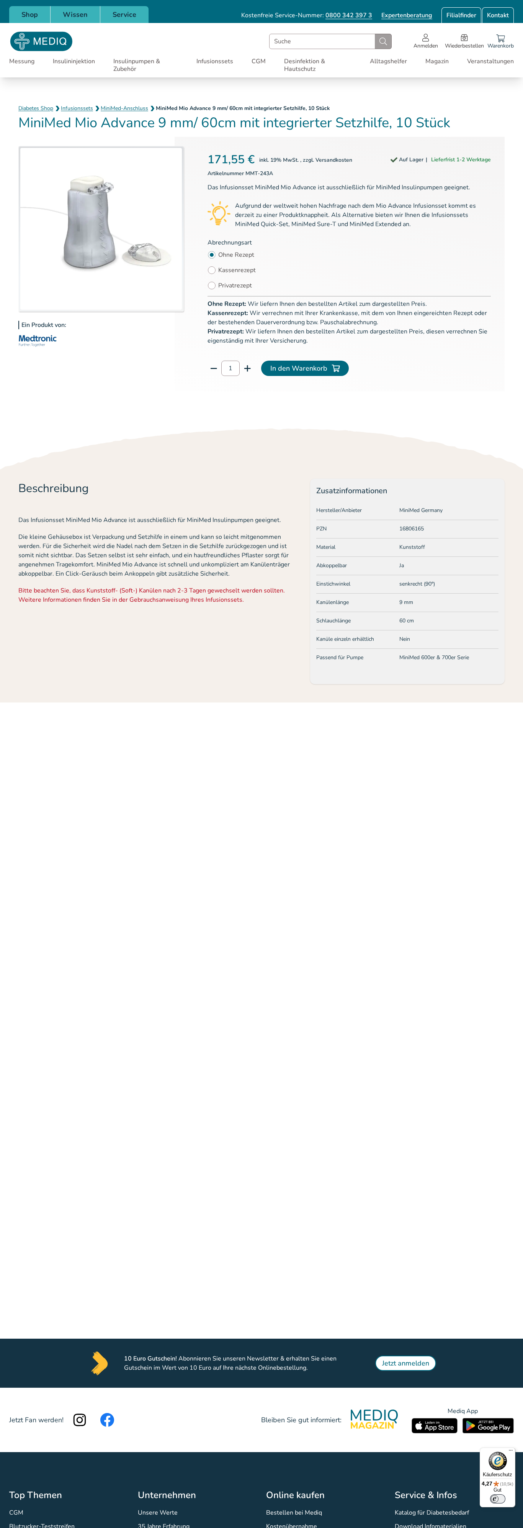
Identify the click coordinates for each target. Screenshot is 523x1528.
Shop (29, 14)
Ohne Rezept (236, 255)
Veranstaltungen (490, 61)
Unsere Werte (158, 1512)
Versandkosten (333, 160)
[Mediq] (41, 41)
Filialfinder (461, 15)
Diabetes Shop (35, 108)
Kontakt (498, 15)
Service (124, 14)
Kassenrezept (237, 270)
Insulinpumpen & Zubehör (136, 65)
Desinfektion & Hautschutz (304, 65)
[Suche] (383, 41)
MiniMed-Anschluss (124, 108)
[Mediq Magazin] (374, 1419)
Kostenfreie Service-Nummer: (306, 15)
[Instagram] (80, 1420)
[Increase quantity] (247, 368)
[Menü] (510, 1452)
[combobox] (330, 41)
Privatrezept (235, 285)
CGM (259, 61)
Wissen (75, 14)
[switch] (497, 1498)
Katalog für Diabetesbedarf (432, 1512)
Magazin (437, 61)
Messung (21, 61)
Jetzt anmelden (405, 1363)
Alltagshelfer (388, 61)
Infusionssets (214, 61)
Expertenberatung (406, 15)
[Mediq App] (435, 1425)
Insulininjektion (74, 61)
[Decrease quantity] (214, 368)
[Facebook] (107, 1420)
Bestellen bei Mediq (294, 1512)
